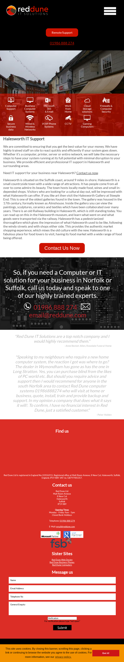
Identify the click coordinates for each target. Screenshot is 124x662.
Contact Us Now (62, 248)
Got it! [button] (105, 653)
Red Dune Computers (62, 565)
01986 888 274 (62, 43)
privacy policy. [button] (63, 657)
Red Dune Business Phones (62, 562)
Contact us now (87, 173)
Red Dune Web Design (62, 559)
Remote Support (62, 32)
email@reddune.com (65, 526)
